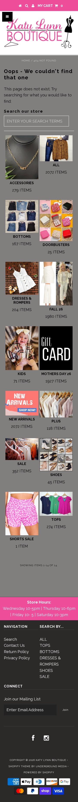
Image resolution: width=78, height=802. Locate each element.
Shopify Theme (19, 766)
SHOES (46, 670)
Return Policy (16, 651)
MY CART (50, 6)
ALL (43, 639)
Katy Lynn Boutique (51, 760)
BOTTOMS (49, 651)
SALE (44, 676)
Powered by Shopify (39, 772)
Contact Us (14, 645)
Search (10, 639)
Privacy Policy (17, 658)
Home (26, 60)
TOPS (45, 645)
